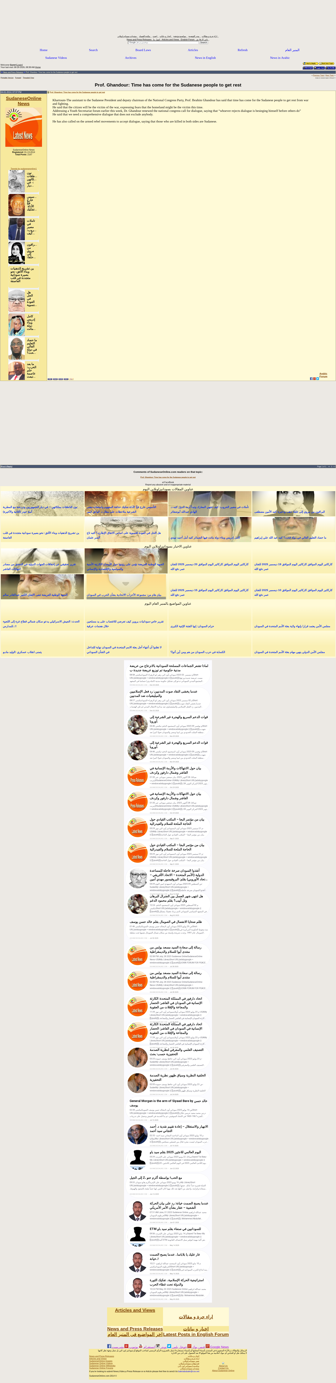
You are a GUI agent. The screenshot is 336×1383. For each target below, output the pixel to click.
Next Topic (330, 75)
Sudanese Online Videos (101, 1363)
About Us (223, 1366)
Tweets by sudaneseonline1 (24, 169)
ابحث (156, 36)
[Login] (319, 69)
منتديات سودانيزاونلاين (127, 36)
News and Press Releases (140, 39)
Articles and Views (171, 39)
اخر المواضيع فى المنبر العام (135, 1334)
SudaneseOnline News (23, 101)
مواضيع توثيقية (180, 36)
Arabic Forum (323, 375)
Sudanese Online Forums (101, 1368)
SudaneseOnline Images (100, 1361)
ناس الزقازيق (202, 39)
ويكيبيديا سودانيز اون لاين (188, 1366)
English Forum (188, 39)
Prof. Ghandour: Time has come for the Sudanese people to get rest (77, 92)
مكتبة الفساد (145, 36)
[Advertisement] (168, 16)
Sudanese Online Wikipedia (102, 1366)
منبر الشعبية (194, 36)
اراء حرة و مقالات (210, 36)
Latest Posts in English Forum (196, 1334)
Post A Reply (6, 467)
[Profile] (330, 69)
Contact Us (223, 1368)
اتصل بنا (157, 39)
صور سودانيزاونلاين (191, 1361)
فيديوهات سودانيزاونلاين (189, 1363)
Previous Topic (318, 75)
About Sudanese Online (223, 1370)
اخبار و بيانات (166, 36)
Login (19, 65)
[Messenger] (307, 69)
